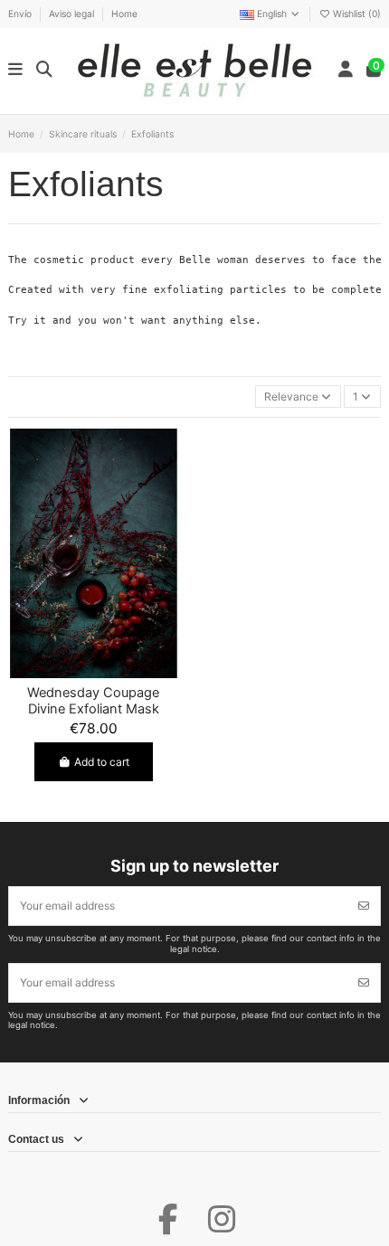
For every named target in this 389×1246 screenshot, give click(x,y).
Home (124, 13)
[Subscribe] (363, 906)
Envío (21, 13)
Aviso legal (73, 13)
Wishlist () (355, 13)
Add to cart (101, 762)
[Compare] (93, 673)
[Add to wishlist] (71, 673)
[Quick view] (115, 673)
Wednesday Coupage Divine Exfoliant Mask (93, 700)
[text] (194, 290)
